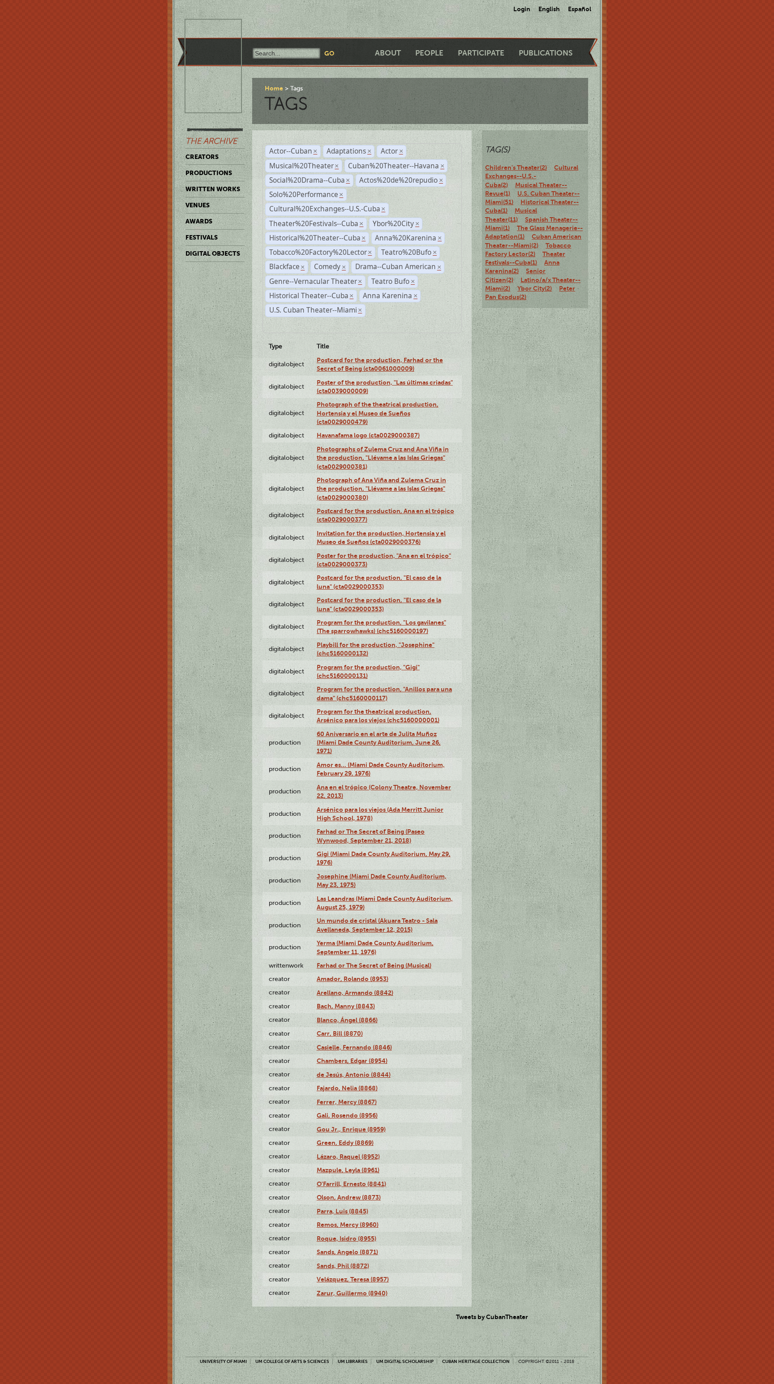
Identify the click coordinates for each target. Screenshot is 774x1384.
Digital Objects (212, 253)
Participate (481, 53)
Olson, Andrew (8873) (349, 1197)
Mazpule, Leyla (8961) (348, 1170)
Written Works (212, 189)
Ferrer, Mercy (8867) (347, 1101)
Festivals (201, 237)
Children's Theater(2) (516, 167)
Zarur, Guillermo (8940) (352, 1293)
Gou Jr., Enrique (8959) (351, 1129)
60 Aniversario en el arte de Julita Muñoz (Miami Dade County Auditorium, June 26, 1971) (379, 742)
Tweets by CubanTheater (492, 1316)
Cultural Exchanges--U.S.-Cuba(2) (531, 176)
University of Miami (223, 1361)
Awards (198, 221)
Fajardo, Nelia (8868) (347, 1088)
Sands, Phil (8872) (343, 1265)
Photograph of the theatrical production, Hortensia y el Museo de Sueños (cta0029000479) (378, 413)
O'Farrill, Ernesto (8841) (351, 1183)
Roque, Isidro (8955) (346, 1238)
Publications (545, 53)
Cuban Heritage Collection (476, 1361)
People (429, 53)
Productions (208, 172)
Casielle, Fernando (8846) (354, 1047)
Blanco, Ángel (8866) (347, 1020)
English (549, 9)
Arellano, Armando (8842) (355, 992)
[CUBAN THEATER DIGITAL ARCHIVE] (205, 29)
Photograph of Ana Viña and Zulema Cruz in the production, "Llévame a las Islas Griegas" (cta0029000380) (381, 488)
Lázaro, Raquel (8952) (348, 1156)
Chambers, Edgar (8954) (352, 1060)
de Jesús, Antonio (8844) (354, 1074)
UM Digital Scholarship (405, 1361)
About (388, 53)
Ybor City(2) (534, 288)
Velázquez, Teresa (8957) (353, 1279)
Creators (202, 156)
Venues (197, 205)
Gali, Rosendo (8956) (347, 1115)
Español (579, 9)
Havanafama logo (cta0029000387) (368, 435)
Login (521, 9)
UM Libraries (353, 1361)
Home (274, 88)
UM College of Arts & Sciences (292, 1361)
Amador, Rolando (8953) (352, 978)
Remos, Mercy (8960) (347, 1224)
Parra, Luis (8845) (342, 1211)
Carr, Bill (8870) (340, 1033)
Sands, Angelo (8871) (347, 1251)
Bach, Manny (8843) (346, 1006)
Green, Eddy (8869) (345, 1142)
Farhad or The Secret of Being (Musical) (374, 965)
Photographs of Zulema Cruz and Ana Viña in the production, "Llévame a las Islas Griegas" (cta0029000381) (383, 458)
